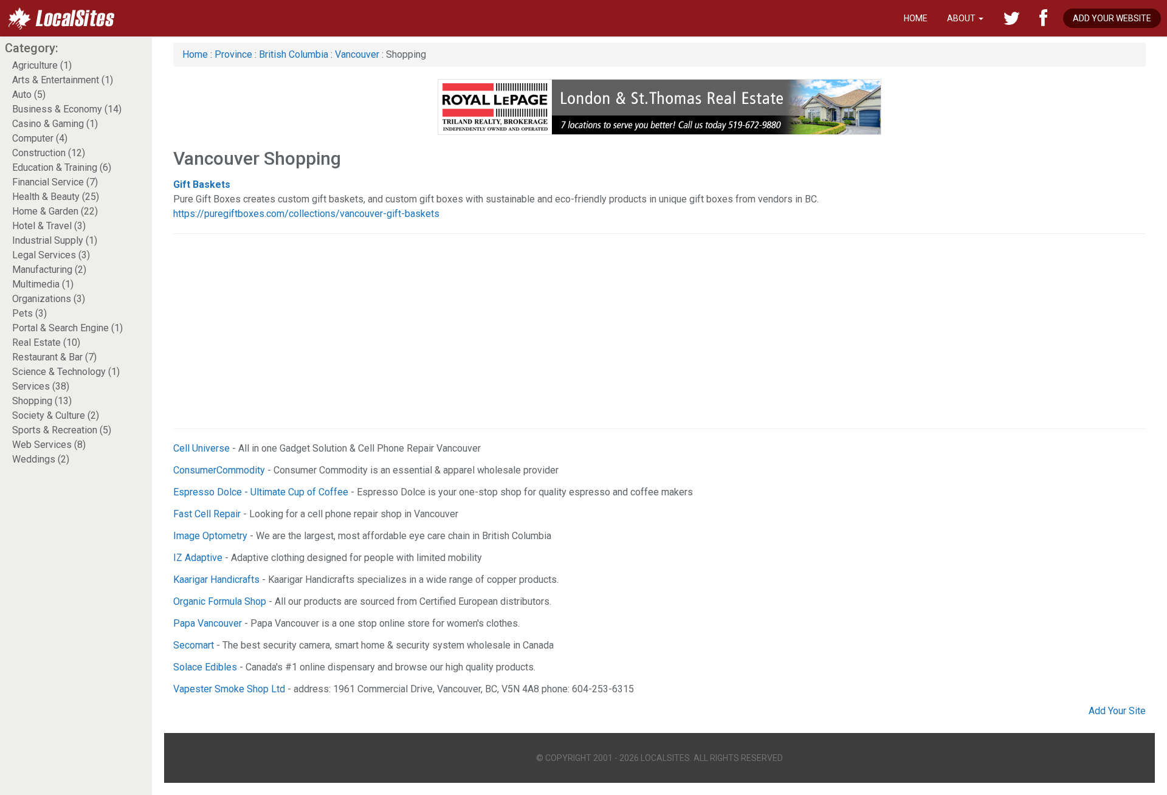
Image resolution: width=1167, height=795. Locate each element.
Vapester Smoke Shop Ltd (229, 689)
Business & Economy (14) (67, 109)
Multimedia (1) (43, 284)
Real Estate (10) (46, 342)
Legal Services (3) (51, 255)
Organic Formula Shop (219, 601)
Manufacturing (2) (49, 269)
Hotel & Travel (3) (49, 226)
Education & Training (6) (61, 167)
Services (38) (40, 386)
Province (233, 54)
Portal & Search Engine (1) (67, 328)
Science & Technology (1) (66, 371)
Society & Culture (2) (55, 415)
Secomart (193, 645)
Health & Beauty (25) (55, 196)
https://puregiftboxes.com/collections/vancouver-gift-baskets (306, 213)
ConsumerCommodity (219, 470)
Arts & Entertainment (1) (62, 80)
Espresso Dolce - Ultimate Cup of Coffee (260, 492)
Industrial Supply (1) (54, 240)
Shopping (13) (42, 401)
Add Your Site (1117, 711)
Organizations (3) (48, 299)
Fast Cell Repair (207, 514)
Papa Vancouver (207, 623)
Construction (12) (48, 153)
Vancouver (357, 54)
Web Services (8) (49, 444)
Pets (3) (29, 313)
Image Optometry (210, 536)
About (962, 18)
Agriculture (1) (42, 65)
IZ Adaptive (197, 557)
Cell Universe (201, 448)
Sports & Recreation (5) (61, 430)
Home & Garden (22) (55, 211)
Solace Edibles (205, 667)
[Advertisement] (538, 331)
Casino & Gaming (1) (55, 123)
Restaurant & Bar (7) (54, 357)
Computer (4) (39, 138)
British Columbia (293, 54)
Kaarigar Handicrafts (216, 579)
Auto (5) (29, 94)
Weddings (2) (40, 459)
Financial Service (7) (55, 182)
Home (916, 18)
